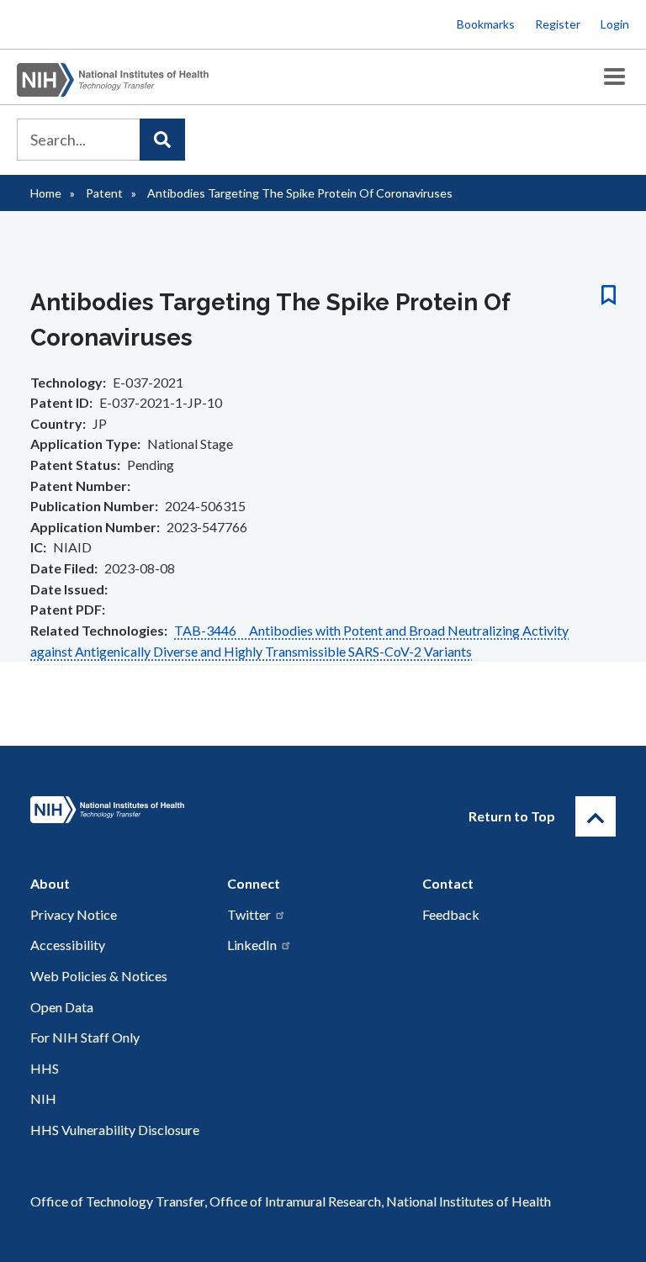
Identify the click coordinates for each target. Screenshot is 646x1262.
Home (45, 193)
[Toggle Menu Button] (614, 77)
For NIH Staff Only (85, 1037)
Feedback (450, 914)
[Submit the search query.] (162, 140)
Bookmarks (486, 24)
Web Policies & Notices (98, 976)
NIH (43, 1098)
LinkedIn (252, 945)
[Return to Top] (595, 816)
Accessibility (67, 945)
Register (557, 24)
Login (615, 24)
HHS (44, 1068)
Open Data (61, 1007)
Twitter (249, 914)
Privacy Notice (73, 914)
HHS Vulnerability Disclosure (114, 1130)
